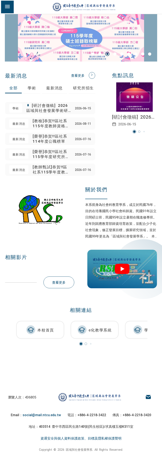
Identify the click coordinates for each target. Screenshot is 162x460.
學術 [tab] (32, 88)
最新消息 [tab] (54, 88)
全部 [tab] (13, 88)
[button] (92, 54)
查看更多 (78, 75)
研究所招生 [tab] (83, 88)
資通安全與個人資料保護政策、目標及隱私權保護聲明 (81, 438)
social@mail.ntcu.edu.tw (42, 414)
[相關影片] (122, 269)
